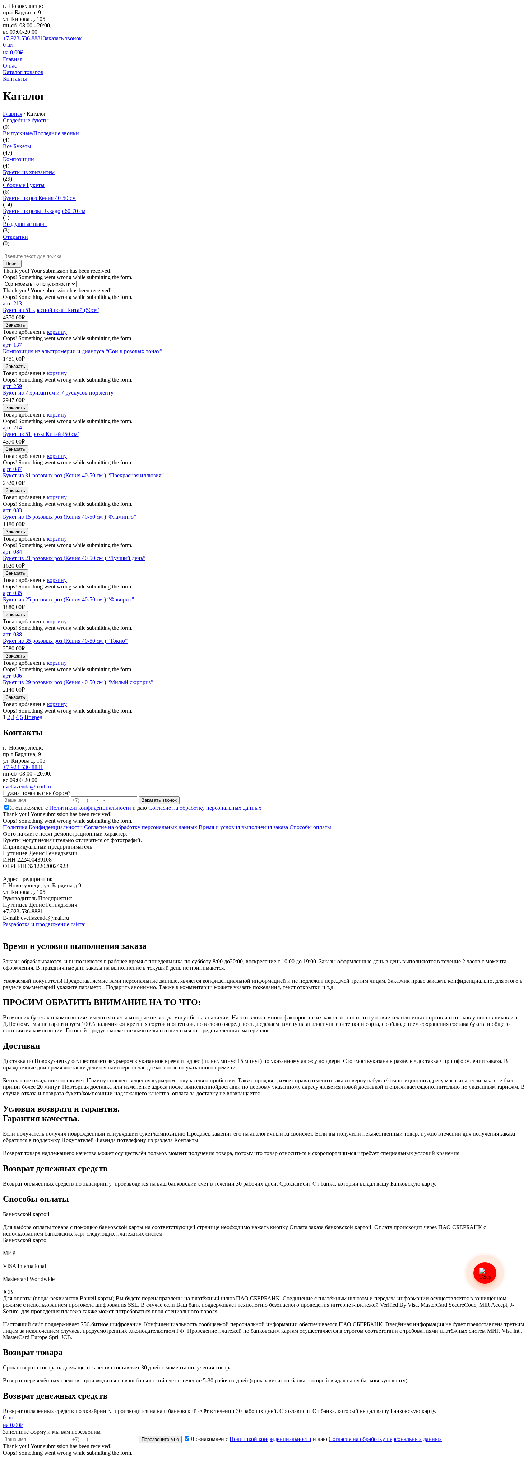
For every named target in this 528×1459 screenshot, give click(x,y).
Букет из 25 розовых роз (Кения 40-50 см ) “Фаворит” (68, 599)
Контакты (15, 79)
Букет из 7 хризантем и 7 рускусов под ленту (58, 393)
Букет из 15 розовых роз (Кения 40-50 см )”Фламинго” (69, 517)
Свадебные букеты (26, 120)
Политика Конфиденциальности (43, 827)
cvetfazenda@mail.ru (27, 786)
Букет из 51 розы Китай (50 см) (41, 434)
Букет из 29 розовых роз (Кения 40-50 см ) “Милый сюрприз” (78, 682)
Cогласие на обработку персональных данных (204, 808)
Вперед (33, 717)
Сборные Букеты (24, 185)
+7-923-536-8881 (23, 38)
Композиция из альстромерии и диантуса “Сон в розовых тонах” (82, 351)
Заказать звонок (62, 38)
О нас (10, 66)
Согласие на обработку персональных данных (140, 827)
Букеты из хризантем (29, 172)
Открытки (15, 237)
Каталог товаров (23, 72)
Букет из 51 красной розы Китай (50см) (51, 310)
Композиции (18, 159)
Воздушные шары (25, 224)
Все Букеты (17, 146)
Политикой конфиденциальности (90, 808)
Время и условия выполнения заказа (243, 827)
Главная (12, 59)
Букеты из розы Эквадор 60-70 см (44, 211)
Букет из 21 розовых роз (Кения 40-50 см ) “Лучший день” (74, 558)
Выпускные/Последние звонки (41, 133)
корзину (57, 332)
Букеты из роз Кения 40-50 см (39, 198)
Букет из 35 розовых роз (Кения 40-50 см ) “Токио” (65, 641)
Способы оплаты (310, 827)
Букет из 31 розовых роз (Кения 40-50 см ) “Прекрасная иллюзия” (83, 475)
